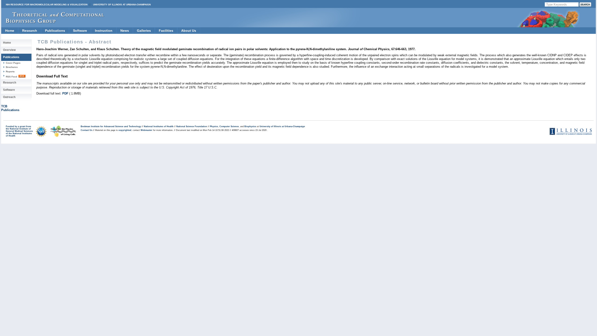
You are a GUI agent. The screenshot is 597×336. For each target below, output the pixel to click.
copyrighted (124, 130)
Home (9, 30)
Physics (214, 126)
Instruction (103, 30)
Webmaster (146, 130)
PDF (65, 93)
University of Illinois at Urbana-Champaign (122, 4)
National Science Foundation (191, 126)
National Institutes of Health (159, 126)
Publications (55, 30)
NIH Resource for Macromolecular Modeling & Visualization (46, 4)
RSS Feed (12, 76)
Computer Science (229, 126)
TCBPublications (10, 108)
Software (80, 30)
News (124, 30)
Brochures (12, 67)
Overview (9, 50)
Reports (10, 71)
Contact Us (86, 130)
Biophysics (250, 126)
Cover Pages (13, 63)
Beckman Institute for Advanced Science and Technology (111, 126)
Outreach (9, 97)
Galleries (144, 30)
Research (29, 30)
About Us (188, 30)
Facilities (166, 30)
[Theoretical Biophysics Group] (52, 22)
